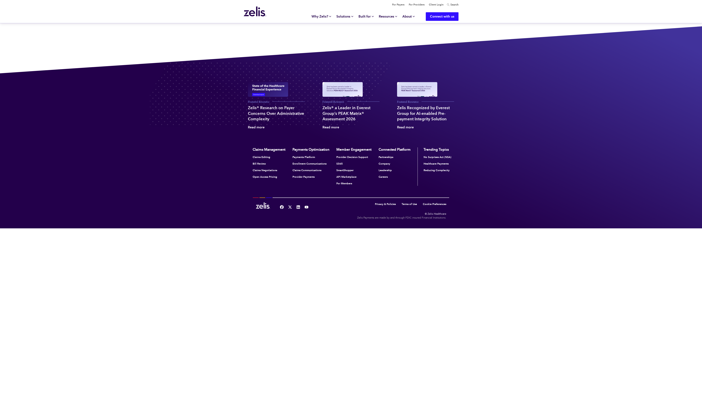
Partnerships (386, 157)
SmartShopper (345, 170)
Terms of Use (409, 204)
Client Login (436, 4)
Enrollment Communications (309, 163)
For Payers (398, 4)
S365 (339, 163)
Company (384, 163)
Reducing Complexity (437, 170)
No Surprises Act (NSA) (437, 157)
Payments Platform (303, 157)
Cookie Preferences (434, 204)
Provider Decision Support (352, 157)
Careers (383, 176)
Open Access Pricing (265, 176)
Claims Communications (306, 170)
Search (454, 4)
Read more (256, 127)
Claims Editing (261, 157)
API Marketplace (346, 176)
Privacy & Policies (385, 204)
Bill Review (259, 163)
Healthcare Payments (436, 163)
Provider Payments (303, 176)
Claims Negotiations (265, 170)
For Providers (416, 4)
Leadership (385, 170)
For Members (344, 183)
